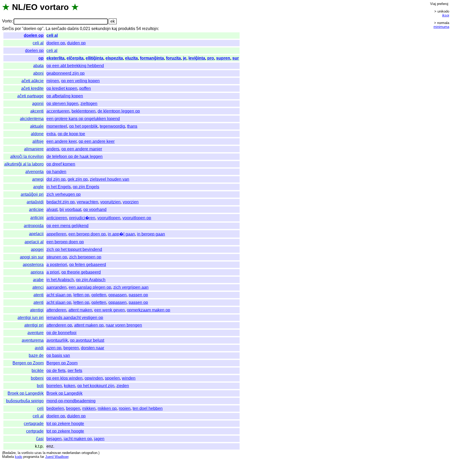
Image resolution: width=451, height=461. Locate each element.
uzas (38, 453)
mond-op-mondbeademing (71, 401)
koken (69, 385)
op (41, 58)
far (42, 457)
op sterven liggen (62, 103)
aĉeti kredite (32, 88)
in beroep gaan (151, 234)
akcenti (37, 111)
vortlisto (27, 453)
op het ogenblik (83, 126)
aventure (35, 332)
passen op (138, 295)
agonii (38, 103)
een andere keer (61, 141)
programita (31, 457)
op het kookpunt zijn (95, 385)
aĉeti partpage (30, 96)
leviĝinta (196, 58)
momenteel (56, 126)
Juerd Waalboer (56, 457)
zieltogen (88, 103)
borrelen (54, 385)
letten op (81, 295)
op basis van (58, 355)
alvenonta (34, 171)
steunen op (56, 257)
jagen (99, 438)
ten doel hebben (148, 408)
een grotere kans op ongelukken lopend (83, 118)
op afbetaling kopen (64, 96)
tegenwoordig (112, 126)
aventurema (33, 340)
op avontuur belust (87, 340)
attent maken (80, 310)
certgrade (35, 431)
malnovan (53, 453)
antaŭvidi (35, 202)
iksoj (445, 15)
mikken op (107, 408)
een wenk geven (109, 310)
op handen (56, 171)
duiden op (76, 43)
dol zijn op (56, 179)
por (18, 28)
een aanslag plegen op (90, 287)
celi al (52, 35)
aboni (38, 73)
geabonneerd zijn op (65, 73)
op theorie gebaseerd (81, 272)
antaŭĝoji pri (32, 194)
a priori (52, 272)
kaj (114, 28)
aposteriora (33, 264)
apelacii (36, 234)
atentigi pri (34, 325)
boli (40, 385)
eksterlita (55, 58)
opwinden (94, 378)
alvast (51, 209)
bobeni (37, 378)
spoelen (112, 378)
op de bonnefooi (61, 332)
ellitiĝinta (94, 58)
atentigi (37, 310)
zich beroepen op (85, 257)
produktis (126, 28)
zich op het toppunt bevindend (74, 249)
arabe (38, 279)
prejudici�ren (82, 218)
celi (40, 408)
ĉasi (40, 438)
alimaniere (34, 149)
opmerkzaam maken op (148, 310)
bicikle (38, 370)
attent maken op (89, 325)
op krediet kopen (61, 88)
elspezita (114, 58)
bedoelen (55, 408)
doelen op (34, 35)
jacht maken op (78, 438)
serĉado (58, 28)
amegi (38, 179)
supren (223, 58)
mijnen (52, 81)
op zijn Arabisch (90, 279)
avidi (39, 348)
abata (38, 65)
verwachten (87, 202)
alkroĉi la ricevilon (27, 156)
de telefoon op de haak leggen (74, 156)
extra (51, 134)
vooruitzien (110, 202)
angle (38, 187)
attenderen (56, 310)
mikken (89, 408)
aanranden (56, 287)
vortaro (54, 7)
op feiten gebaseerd (87, 264)
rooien (124, 408)
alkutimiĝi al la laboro (24, 164)
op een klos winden (64, 378)
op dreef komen (60, 164)
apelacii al (34, 242)
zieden (122, 385)
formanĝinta (152, 58)
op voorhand (94, 209)
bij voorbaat (70, 209)
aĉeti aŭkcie (32, 81)
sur (235, 58)
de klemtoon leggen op (119, 111)
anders (52, 149)
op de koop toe (71, 134)
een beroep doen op (87, 234)
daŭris (73, 28)
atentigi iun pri (30, 317)
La (48, 28)
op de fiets (56, 370)
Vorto (7, 21)
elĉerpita (75, 58)
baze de (36, 355)
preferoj (442, 4)
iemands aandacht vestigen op (74, 317)
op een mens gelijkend (67, 225)
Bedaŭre (9, 453)
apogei (37, 249)
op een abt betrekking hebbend (75, 65)
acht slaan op (58, 295)
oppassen (117, 295)
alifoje (38, 141)
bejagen (54, 438)
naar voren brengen (124, 325)
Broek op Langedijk (26, 393)
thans (132, 126)
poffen (85, 88)
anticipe (36, 209)
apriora (37, 272)
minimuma (441, 27)
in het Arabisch (60, 279)
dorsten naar (92, 348)
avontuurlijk (57, 340)
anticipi (37, 217)
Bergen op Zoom (28, 363)
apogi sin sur (32, 257)
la (19, 453)
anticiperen (56, 218)
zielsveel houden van (109, 179)
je (184, 58)
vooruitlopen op (136, 218)
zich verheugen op (63, 194)
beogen (73, 408)
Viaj (433, 4)
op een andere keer (97, 141)
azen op (53, 348)
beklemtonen (84, 111)
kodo (18, 457)
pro (210, 58)
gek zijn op (78, 179)
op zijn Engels (86, 187)
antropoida (34, 225)
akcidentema (32, 118)
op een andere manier (81, 149)
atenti (38, 295)
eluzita (131, 58)
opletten (98, 295)
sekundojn (101, 28)
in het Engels (58, 187)
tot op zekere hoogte (65, 423)
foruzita (173, 58)
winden (128, 378)
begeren (71, 348)
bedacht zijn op (60, 202)
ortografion (89, 453)
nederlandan (71, 453)
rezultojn (150, 28)
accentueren (57, 111)
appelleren (56, 234)
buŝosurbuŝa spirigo (25, 401)
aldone (37, 134)
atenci (38, 287)
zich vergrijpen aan (131, 287)
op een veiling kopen (80, 81)
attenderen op (59, 325)
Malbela (8, 457)
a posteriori (56, 264)
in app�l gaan (121, 234)
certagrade (34, 423)
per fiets (75, 370)
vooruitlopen (108, 218)
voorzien (131, 202)
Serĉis (8, 28)
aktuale (37, 126)
